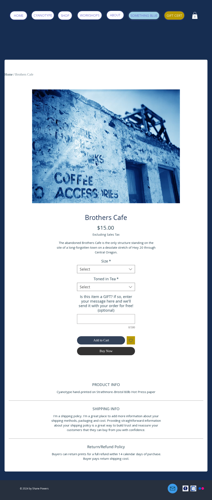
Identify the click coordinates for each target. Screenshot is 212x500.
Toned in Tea (106, 279)
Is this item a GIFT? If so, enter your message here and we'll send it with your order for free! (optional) (106, 303)
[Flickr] (201, 488)
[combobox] (106, 269)
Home (9, 74)
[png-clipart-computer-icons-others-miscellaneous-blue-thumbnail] (193, 488)
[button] (195, 15)
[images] (185, 488)
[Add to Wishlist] (131, 340)
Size (106, 261)
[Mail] (172, 488)
